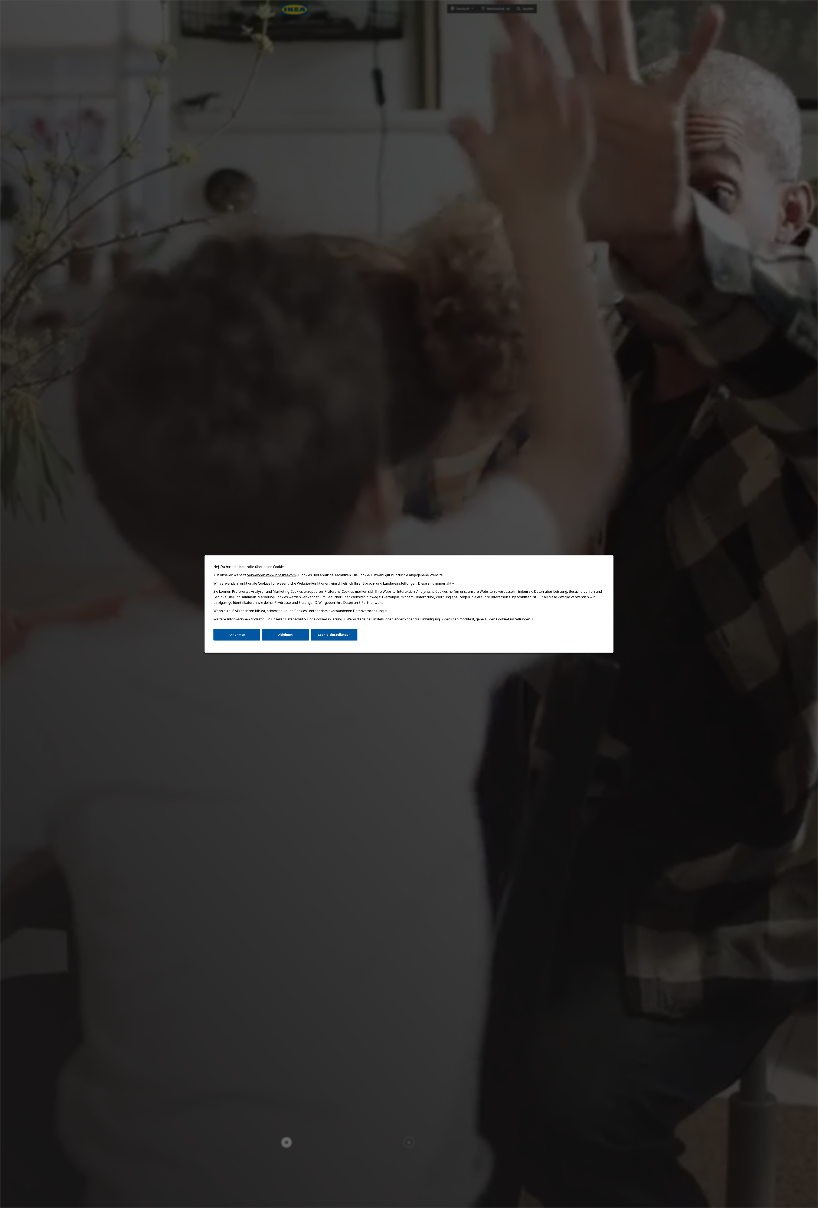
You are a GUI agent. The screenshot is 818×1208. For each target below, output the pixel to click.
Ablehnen (285, 635)
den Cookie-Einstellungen (509, 619)
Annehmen (237, 635)
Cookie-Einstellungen (334, 635)
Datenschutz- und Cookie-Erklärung (313, 619)
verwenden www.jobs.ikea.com (271, 575)
